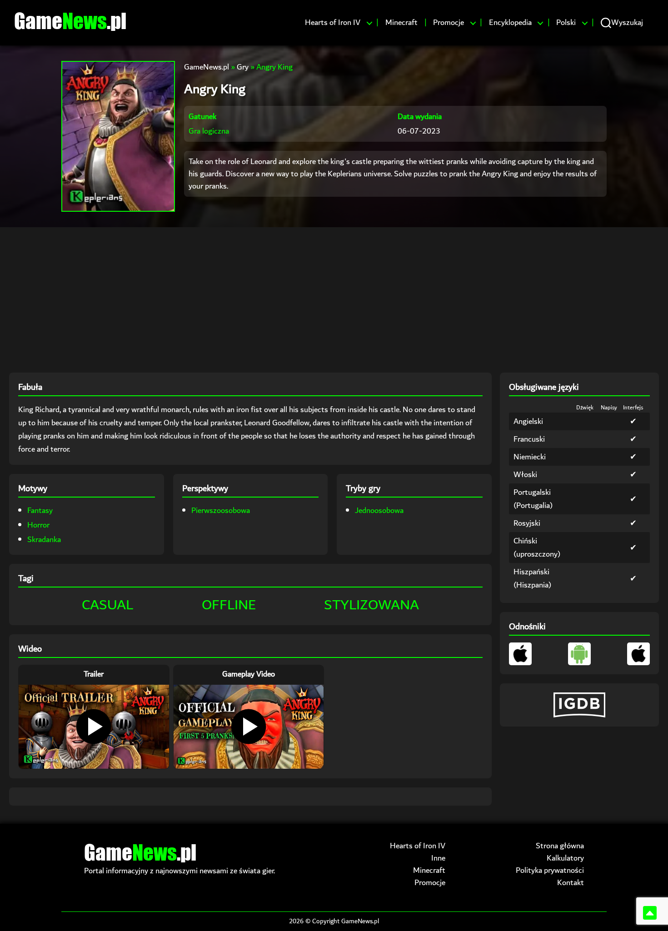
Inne (438, 858)
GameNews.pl (206, 67)
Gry (243, 67)
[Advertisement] (334, 299)
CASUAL (107, 605)
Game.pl (70, 20)
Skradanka (44, 539)
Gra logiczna (209, 131)
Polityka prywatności (550, 870)
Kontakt (570, 882)
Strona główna (560, 845)
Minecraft (401, 23)
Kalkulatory (565, 858)
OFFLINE (229, 605)
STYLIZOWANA (371, 605)
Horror (38, 525)
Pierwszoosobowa (220, 510)
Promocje (448, 23)
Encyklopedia (510, 23)
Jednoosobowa (379, 510)
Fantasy (40, 510)
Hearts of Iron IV (332, 23)
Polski (566, 23)
